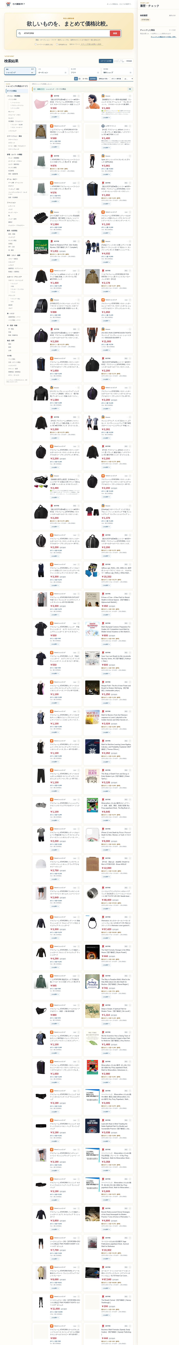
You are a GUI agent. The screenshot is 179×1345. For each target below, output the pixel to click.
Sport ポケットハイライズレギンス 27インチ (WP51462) (115, 161)
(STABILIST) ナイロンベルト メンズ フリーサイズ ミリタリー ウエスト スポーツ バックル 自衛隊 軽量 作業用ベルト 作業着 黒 (65, 306)
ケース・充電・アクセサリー (17, 146)
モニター (11, 118)
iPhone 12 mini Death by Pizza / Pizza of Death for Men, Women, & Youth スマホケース (116, 835)
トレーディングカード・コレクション (17, 193)
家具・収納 (11, 234)
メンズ (10, 209)
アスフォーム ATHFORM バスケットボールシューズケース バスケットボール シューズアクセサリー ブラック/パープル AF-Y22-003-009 (65, 1067)
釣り (12, 301)
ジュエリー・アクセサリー (16, 225)
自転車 (10, 305)
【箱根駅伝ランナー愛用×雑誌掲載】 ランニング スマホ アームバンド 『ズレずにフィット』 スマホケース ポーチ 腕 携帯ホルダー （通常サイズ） (116, 102)
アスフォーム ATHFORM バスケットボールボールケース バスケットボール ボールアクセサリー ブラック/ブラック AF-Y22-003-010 (65, 452)
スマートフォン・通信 (14, 136)
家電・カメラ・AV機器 (14, 154)
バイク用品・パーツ (14, 320)
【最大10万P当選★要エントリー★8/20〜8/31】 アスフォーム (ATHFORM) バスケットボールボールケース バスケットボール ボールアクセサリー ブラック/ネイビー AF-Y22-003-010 (65, 512)
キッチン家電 (12, 167)
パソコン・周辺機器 (13, 96)
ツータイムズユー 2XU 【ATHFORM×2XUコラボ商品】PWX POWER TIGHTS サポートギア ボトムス (65, 1302)
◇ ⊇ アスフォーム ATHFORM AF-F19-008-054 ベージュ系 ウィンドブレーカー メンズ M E (64, 132)
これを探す (54, 117)
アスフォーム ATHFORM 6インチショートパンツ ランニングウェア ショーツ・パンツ (65, 1155)
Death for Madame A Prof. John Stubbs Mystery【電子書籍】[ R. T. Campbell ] (64, 246)
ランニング (14, 283)
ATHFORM (145, 20)
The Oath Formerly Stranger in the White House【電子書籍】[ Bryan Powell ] (115, 951)
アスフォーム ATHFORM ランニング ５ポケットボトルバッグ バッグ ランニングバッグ (65, 1096)
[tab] (20, 71)
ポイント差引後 (116, 78)
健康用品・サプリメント (15, 268)
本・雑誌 (11, 329)
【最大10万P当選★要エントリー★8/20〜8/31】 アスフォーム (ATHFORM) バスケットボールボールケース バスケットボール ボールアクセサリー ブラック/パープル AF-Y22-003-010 (65, 335)
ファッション (11, 203)
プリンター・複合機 (16, 124)
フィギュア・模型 (13, 189)
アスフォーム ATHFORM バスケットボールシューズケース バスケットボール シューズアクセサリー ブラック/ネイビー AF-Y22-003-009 (65, 364)
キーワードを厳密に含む (45, 44)
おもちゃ (11, 186)
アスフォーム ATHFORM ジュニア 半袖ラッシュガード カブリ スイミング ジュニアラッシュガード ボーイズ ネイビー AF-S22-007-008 (65, 629)
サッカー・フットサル (17, 289)
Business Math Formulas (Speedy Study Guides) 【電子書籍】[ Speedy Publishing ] (116, 1332)
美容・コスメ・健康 (13, 255)
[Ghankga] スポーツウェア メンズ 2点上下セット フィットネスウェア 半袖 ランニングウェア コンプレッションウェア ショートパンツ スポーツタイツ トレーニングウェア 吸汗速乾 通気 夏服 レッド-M (116, 512)
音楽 (9, 332)
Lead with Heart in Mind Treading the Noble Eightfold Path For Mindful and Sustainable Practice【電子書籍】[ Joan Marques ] (115, 1126)
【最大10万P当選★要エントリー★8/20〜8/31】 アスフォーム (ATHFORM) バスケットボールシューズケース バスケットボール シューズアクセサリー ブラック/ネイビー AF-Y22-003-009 (116, 189)
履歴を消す (172, 15)
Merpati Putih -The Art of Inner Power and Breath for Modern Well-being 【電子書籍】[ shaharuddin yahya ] (116, 688)
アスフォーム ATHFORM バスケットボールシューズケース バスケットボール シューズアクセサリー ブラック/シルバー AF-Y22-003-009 (116, 306)
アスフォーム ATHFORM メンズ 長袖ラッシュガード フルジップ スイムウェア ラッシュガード (65, 952)
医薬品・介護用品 (13, 271)
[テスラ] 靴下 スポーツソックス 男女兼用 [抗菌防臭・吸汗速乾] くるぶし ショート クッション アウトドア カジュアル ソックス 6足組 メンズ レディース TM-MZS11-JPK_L (65, 218)
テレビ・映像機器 (13, 158)
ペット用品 (11, 359)
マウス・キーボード (16, 127)
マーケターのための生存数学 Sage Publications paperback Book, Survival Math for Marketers (115, 1244)
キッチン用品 (12, 240)
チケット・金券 (13, 369)
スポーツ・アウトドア (14, 277)
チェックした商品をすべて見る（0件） (164, 37)
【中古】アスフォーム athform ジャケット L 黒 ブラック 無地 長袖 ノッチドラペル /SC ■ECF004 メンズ (116, 132)
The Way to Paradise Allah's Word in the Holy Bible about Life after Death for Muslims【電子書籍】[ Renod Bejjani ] (115, 982)
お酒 (9, 350)
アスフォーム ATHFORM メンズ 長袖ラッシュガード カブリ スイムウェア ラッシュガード (65, 1214)
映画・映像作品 (13, 335)
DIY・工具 (11, 247)
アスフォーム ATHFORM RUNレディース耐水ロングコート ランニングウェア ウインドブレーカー (65, 1273)
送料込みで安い (103, 78)
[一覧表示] (76, 78)
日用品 (10, 243)
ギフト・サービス (13, 375)
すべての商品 (12, 91)
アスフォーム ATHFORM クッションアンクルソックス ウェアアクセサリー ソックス (65, 805)
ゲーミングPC (15, 108)
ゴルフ (10, 308)
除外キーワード (75, 44)
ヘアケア (11, 265)
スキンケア (11, 262)
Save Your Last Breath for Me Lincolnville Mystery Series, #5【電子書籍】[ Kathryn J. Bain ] (116, 658)
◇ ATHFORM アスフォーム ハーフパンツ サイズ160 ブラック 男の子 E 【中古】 (65, 161)
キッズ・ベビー (13, 212)
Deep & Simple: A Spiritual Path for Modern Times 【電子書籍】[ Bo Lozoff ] (115, 1010)
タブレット (11, 143)
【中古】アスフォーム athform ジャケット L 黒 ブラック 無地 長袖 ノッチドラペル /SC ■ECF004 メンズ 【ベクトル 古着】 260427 (64, 423)
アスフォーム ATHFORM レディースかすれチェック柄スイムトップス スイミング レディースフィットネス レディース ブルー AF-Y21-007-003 (65, 717)
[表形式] (79, 78)
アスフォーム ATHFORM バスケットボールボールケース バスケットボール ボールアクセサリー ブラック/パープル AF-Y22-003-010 (116, 393)
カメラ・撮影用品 (13, 164)
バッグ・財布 (12, 219)
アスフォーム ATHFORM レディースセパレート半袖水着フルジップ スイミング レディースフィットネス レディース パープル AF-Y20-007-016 (65, 835)
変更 (130, 89)
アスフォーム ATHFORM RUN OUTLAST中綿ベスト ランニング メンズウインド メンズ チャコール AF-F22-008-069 (65, 599)
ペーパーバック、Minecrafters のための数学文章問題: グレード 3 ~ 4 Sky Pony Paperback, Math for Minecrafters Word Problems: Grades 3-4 (116, 1155)
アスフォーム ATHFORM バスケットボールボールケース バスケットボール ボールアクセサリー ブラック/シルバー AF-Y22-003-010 (65, 541)
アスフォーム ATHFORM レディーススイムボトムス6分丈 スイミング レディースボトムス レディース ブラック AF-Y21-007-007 (64, 776)
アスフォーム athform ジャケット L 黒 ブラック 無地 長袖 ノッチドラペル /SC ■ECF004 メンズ (64, 276)
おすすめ (93, 78)
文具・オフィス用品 (14, 362)
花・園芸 (11, 250)
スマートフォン (13, 139)
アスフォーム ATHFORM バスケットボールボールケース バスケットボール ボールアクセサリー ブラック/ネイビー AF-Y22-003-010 (116, 482)
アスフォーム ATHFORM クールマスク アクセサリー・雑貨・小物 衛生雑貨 (65, 1010)
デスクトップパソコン (17, 105)
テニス (13, 292)
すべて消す (172, 30)
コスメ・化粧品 (13, 259)
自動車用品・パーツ (14, 317)
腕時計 (10, 222)
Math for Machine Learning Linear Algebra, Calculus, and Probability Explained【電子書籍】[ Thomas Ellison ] (116, 747)
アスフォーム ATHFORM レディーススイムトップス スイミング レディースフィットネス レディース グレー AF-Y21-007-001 (65, 747)
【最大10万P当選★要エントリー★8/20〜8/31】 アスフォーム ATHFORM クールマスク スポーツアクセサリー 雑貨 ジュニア (65, 102)
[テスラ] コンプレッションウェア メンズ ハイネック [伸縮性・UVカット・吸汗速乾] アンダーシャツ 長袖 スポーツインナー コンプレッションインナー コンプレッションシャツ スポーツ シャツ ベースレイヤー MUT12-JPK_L (65, 393)
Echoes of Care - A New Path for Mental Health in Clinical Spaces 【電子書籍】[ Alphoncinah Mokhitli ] (115, 599)
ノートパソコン (15, 102)
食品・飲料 (10, 340)
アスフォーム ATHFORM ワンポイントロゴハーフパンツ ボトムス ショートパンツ (65, 892)
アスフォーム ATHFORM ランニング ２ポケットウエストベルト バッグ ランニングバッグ (65, 1126)
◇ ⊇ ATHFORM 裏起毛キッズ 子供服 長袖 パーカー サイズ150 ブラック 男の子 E (65, 981)
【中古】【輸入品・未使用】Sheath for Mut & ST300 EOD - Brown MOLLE (115, 863)
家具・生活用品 (12, 231)
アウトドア (11, 295)
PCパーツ (11, 111)
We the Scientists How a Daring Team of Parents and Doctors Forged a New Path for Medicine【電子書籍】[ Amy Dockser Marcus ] (115, 1038)
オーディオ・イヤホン (15, 161)
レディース (11, 206)
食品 (9, 344)
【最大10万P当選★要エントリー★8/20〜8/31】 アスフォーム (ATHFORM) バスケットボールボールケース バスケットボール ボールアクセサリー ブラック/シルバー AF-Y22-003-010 (116, 541)
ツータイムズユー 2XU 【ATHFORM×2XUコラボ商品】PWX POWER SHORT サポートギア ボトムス (65, 1244)
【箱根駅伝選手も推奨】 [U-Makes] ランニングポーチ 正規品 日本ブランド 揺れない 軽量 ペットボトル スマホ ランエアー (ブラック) (65, 482)
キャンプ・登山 (15, 299)
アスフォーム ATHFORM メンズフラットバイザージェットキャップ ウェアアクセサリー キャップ (64, 864)
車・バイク (10, 313)
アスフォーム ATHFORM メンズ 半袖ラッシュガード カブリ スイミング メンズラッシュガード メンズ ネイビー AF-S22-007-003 (65, 658)
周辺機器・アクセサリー (15, 121)
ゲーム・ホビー (12, 179)
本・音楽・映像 (12, 325)
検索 (115, 33)
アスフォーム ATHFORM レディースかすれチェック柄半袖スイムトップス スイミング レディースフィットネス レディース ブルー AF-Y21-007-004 (65, 1038)
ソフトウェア (12, 131)
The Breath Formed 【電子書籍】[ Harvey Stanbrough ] (116, 1301)
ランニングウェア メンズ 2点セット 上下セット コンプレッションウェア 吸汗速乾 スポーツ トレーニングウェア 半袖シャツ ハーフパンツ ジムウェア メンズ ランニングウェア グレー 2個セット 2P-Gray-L (116, 423)
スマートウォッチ (13, 149)
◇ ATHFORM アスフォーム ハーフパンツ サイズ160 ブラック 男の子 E (65, 188)
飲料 (9, 347)
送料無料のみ (62, 44)
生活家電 (11, 171)
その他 (9, 356)
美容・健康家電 (13, 174)
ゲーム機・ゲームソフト (15, 182)
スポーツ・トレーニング (15, 280)
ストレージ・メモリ (14, 115)
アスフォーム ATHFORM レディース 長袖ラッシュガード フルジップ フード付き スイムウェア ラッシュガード (65, 923)
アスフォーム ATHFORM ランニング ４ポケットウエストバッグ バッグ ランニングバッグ (65, 1185)
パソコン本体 (12, 99)
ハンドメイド (12, 365)
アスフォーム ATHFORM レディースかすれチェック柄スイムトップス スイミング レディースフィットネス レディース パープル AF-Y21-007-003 (116, 218)
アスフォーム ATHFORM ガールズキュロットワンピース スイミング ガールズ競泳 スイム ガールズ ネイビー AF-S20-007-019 (65, 1332)
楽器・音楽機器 (13, 197)
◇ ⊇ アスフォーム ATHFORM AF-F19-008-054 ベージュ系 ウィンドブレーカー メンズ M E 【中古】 (115, 276)
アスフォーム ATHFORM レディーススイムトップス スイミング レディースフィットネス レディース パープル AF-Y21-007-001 (65, 688)
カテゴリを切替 (106, 61)
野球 (12, 286)
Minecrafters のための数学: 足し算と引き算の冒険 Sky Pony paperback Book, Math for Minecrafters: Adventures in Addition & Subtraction (116, 1067)
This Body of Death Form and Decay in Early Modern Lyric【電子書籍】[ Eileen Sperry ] (115, 776)
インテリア (11, 237)
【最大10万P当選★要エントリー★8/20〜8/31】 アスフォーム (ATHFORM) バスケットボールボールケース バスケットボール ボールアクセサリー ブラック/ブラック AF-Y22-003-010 (116, 364)
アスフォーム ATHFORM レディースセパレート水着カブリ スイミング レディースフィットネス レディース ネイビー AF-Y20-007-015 (65, 570)
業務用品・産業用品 (14, 372)
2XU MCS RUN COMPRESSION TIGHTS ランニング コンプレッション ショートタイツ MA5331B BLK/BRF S (116, 335)
